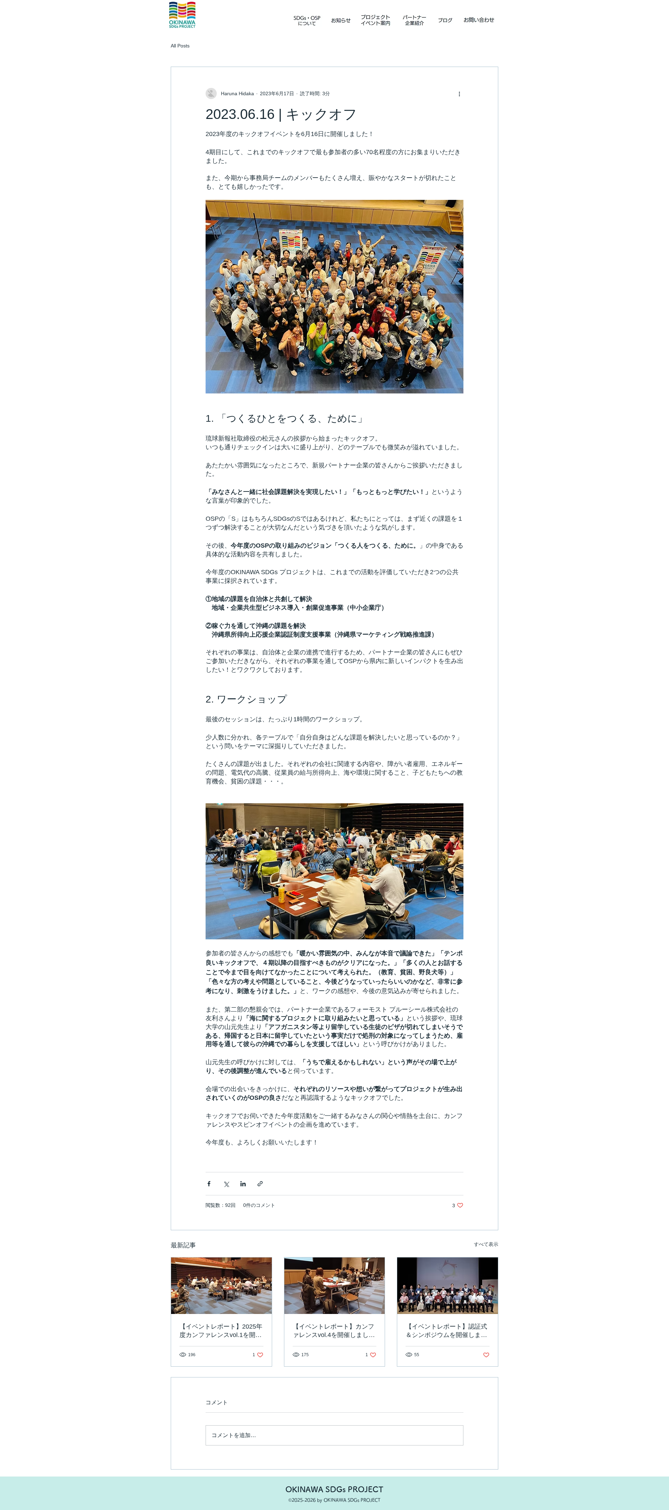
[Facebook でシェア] (209, 1183)
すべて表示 (486, 1244)
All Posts (180, 45)
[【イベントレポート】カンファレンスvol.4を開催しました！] (334, 1285)
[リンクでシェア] (260, 1183)
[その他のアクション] (459, 93)
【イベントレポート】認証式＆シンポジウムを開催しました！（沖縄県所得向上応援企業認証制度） (446, 1331)
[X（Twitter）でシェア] (226, 1183)
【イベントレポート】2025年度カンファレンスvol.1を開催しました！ (220, 1331)
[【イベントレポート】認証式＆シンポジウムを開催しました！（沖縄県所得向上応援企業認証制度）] (447, 1285)
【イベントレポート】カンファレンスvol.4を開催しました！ (333, 1331)
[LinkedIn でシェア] (243, 1183)
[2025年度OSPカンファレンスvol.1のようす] (221, 1285)
